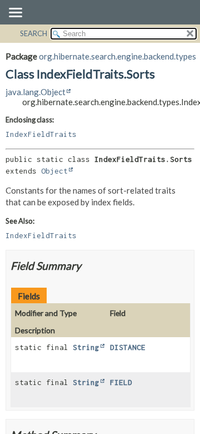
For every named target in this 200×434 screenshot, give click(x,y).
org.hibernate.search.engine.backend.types (117, 56)
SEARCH (33, 33)
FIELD (121, 382)
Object (54, 170)
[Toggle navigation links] (15, 13)
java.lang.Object (36, 92)
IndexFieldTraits (41, 134)
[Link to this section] (88, 265)
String (86, 347)
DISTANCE (128, 347)
